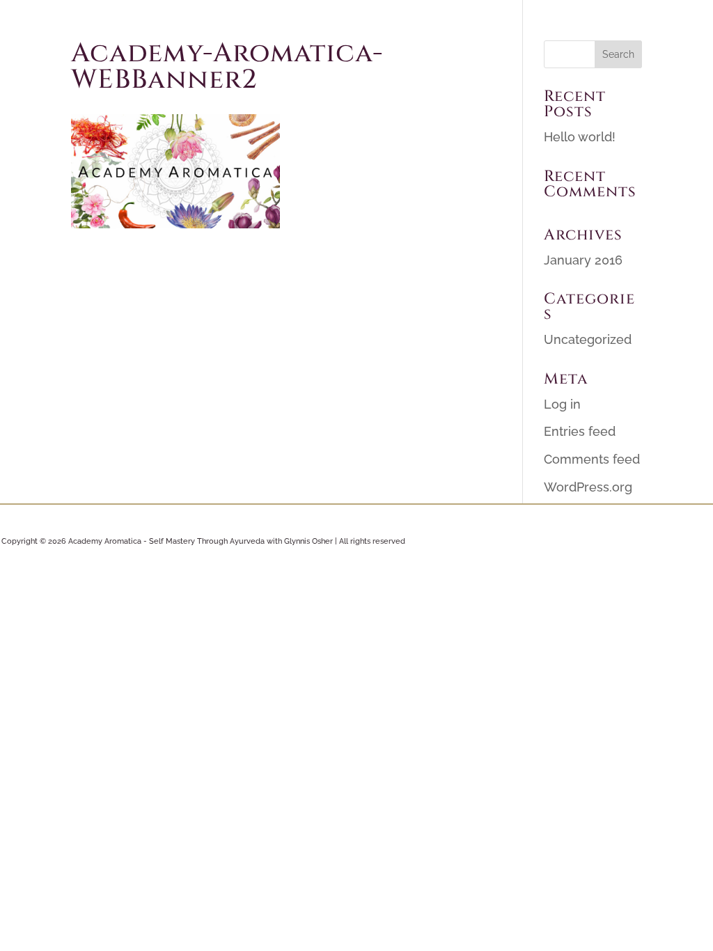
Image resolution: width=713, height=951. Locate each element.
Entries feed (580, 431)
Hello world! (580, 136)
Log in (562, 404)
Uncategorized (588, 339)
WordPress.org (588, 487)
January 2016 (583, 260)
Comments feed (592, 459)
